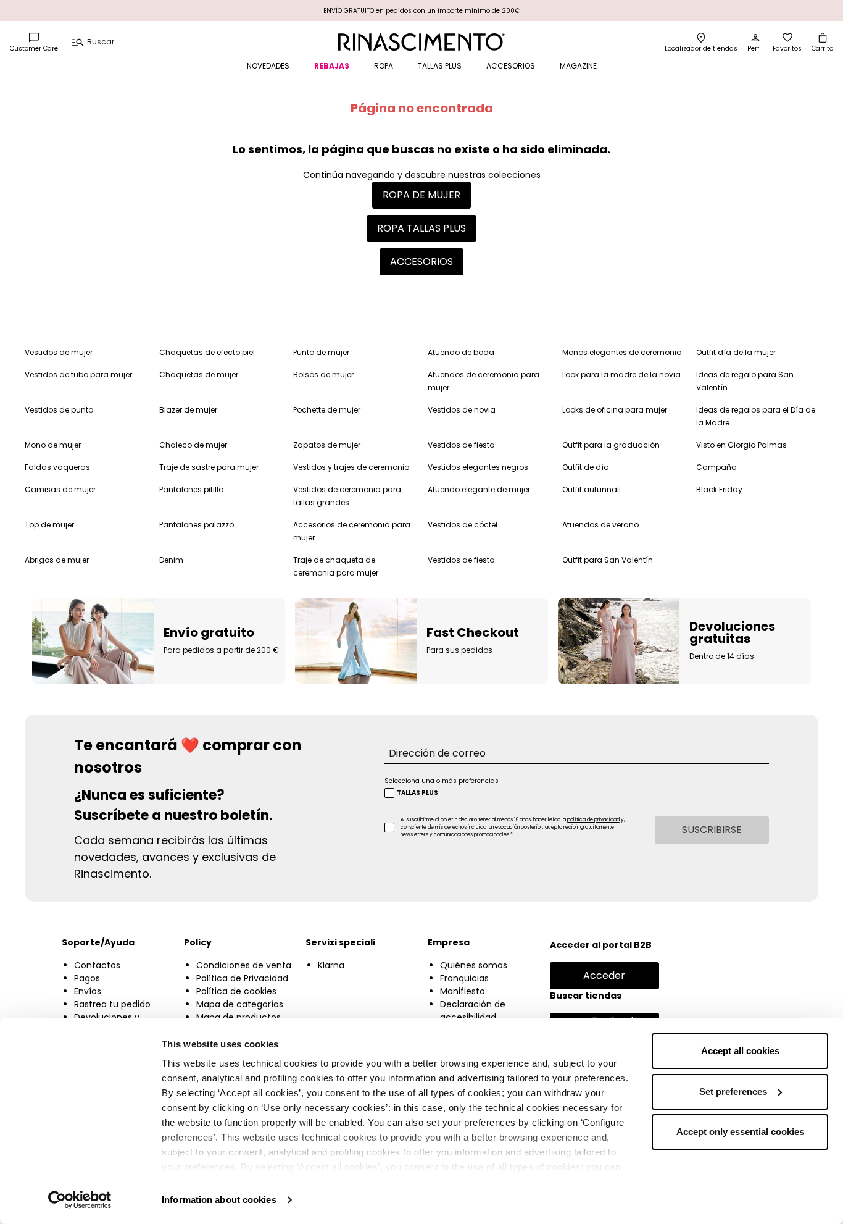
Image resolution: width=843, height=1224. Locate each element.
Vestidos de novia (462, 410)
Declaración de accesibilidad (472, 1010)
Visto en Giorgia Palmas (741, 445)
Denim (171, 560)
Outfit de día (585, 467)
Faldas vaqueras (57, 467)
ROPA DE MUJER (421, 195)
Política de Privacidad (242, 978)
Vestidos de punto (59, 410)
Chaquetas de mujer (198, 374)
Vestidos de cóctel (462, 524)
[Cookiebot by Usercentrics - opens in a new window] (80, 1200)
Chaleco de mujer (193, 445)
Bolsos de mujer (323, 374)
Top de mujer (49, 524)
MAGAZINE (578, 66)
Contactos (97, 965)
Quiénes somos (473, 965)
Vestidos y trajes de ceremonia (351, 467)
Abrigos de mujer (57, 560)
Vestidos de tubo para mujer (78, 374)
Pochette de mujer (326, 410)
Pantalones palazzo (196, 524)
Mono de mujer (53, 445)
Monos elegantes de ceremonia (622, 352)
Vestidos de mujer (59, 352)
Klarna (331, 965)
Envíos (87, 991)
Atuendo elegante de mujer (479, 489)
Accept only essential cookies (740, 1131)
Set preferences (733, 1091)
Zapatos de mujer (326, 445)
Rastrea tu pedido (112, 1004)
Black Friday (719, 489)
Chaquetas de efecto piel (207, 352)
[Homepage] (421, 42)
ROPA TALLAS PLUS (421, 228)
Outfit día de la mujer (736, 352)
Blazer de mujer (188, 410)
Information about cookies (219, 1199)
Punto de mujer (321, 352)
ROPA (383, 66)
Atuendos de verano (600, 524)
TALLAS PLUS (440, 66)
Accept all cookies (740, 1051)
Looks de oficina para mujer (614, 410)
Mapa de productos (238, 1017)
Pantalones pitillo (191, 489)
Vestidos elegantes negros (478, 467)
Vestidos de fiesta (461, 445)
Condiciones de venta (243, 965)
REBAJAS (331, 66)
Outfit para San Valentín (607, 560)
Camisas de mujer (60, 489)
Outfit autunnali (591, 489)
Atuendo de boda (461, 352)
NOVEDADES (268, 66)
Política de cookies (236, 991)
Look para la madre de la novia (621, 374)
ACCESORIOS (510, 66)
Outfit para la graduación (611, 445)
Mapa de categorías (239, 1004)
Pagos (87, 978)
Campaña (716, 467)
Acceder (604, 975)
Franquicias (464, 978)
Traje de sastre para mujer (209, 467)
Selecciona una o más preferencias (441, 781)
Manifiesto (462, 991)
